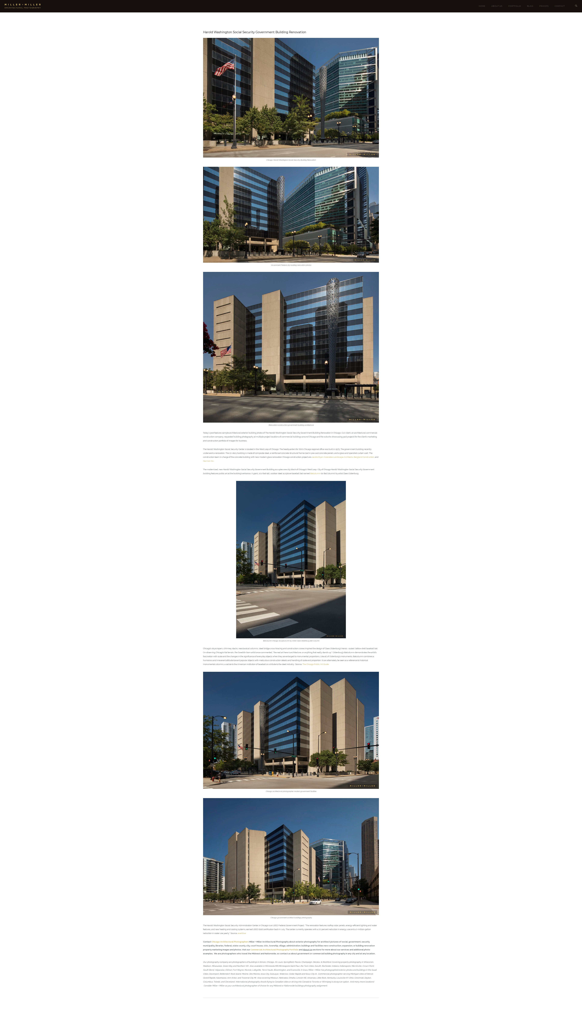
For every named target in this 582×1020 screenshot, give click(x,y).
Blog (530, 6)
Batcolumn (315, 473)
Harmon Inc (208, 461)
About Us (496, 6)
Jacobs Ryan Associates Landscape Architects (332, 457)
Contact (560, 6)
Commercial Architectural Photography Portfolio (274, 950)
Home (482, 6)
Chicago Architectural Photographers (230, 942)
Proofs (544, 6)
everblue (242, 933)
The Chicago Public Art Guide (316, 664)
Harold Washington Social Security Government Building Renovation (254, 32)
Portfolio (514, 6)
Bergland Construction (364, 457)
